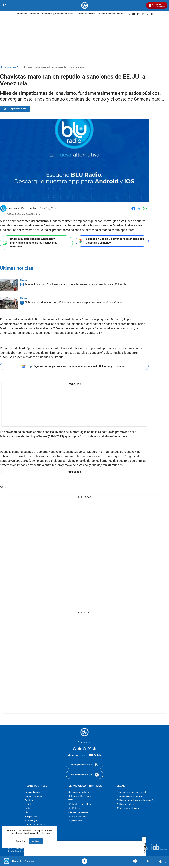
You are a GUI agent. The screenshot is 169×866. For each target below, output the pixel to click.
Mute (135, 861)
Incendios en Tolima (64, 14)
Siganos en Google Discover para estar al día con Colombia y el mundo (115, 240)
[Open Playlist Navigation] (165, 861)
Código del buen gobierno (80, 804)
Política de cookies (125, 804)
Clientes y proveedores (79, 812)
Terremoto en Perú (86, 14)
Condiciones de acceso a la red (131, 792)
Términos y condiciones (128, 808)
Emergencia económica (41, 14)
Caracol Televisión (33, 796)
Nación (16, 67)
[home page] (84, 5)
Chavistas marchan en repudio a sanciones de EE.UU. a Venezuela (53, 67)
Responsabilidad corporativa (130, 796)
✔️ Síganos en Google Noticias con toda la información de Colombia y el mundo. (77, 366)
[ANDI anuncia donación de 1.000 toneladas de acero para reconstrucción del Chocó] (9, 303)
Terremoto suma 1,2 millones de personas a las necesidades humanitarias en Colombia (75, 284)
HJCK (27, 808)
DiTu (27, 812)
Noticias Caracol (32, 792)
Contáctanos (74, 808)
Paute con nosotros (77, 817)
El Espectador (31, 817)
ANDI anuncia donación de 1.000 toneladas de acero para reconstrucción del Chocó (73, 302)
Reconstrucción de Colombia (111, 14)
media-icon (84, 861)
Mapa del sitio (75, 821)
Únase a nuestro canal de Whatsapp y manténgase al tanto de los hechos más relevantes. (33, 242)
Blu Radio (4, 67)
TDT (70, 800)
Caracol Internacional (35, 825)
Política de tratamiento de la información (135, 800)
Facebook (133, 210)
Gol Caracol (30, 800)
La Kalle (28, 804)
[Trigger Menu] (4, 5)
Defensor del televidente (79, 796)
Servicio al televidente (78, 792)
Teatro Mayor (31, 821)
